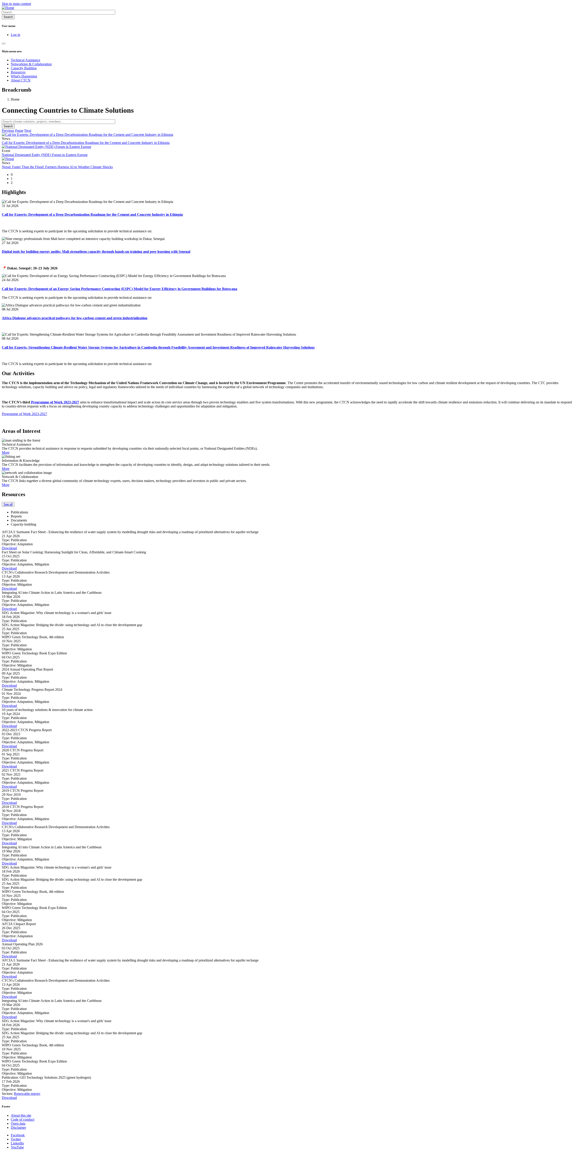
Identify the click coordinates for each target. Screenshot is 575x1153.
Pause (19, 130)
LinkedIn (17, 1143)
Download (9, 548)
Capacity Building (24, 68)
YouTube (17, 1147)
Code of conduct (22, 1119)
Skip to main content (16, 4)
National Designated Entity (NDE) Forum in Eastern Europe (45, 155)
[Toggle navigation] (3, 43)
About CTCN (21, 80)
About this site (21, 1115)
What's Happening (24, 76)
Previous (8, 130)
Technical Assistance (25, 60)
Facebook (18, 1135)
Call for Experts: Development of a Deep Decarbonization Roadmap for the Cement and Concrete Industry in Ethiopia (86, 143)
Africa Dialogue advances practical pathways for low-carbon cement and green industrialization (74, 318)
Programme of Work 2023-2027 (24, 414)
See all (8, 504)
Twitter (16, 1139)
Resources (18, 72)
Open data (18, 1123)
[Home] (8, 8)
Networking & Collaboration (31, 64)
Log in (15, 35)
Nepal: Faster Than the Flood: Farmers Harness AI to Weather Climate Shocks (57, 167)
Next (27, 130)
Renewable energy (27, 1094)
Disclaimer (18, 1127)
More (5, 452)
